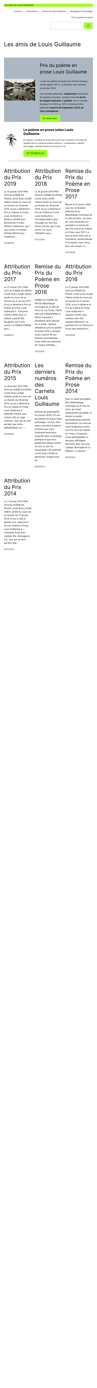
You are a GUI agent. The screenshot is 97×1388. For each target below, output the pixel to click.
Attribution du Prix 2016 (78, 272)
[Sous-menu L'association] (38, 11)
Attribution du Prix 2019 (17, 177)
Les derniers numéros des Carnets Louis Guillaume (47, 384)
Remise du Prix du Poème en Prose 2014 (78, 378)
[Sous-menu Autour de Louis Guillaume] (66, 11)
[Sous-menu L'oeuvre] (22, 11)
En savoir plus (50, 118)
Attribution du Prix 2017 (17, 272)
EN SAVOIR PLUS (35, 153)
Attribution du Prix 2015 (17, 371)
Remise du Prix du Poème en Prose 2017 (78, 184)
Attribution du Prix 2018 (48, 177)
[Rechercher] (88, 26)
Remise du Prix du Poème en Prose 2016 (48, 279)
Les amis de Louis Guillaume (18, 5)
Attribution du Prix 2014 (17, 487)
